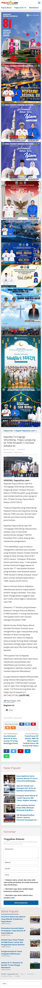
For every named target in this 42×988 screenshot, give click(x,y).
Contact (17, 976)
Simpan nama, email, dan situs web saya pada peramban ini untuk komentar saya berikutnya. (21, 882)
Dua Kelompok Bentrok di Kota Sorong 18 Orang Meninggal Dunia (11, 738)
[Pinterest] (33, 724)
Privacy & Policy (6, 976)
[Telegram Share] (27, 751)
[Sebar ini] (6, 751)
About (23, 974)
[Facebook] (21, 724)
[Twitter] (27, 724)
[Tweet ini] (13, 751)
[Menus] (39, 3)
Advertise (30, 974)
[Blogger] (7, 727)
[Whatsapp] (6, 756)
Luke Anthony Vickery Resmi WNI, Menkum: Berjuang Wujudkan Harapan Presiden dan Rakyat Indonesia (25, 810)
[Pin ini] (20, 751)
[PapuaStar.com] (10, 3)
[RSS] (13, 727)
